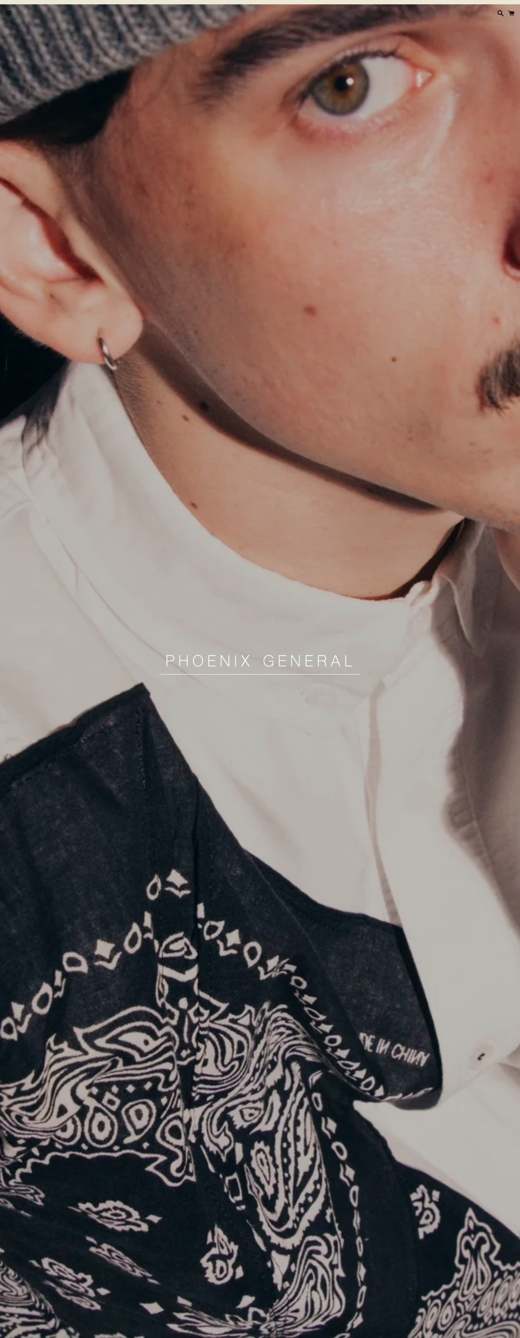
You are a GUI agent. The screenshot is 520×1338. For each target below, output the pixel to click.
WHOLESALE (331, 1330)
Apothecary (215, 1330)
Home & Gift (279, 1330)
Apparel (184, 1330)
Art (305, 1330)
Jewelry (247, 1330)
